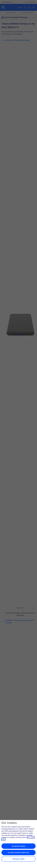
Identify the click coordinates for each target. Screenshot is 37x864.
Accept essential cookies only (18, 852)
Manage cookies (18, 859)
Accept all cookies (18, 846)
